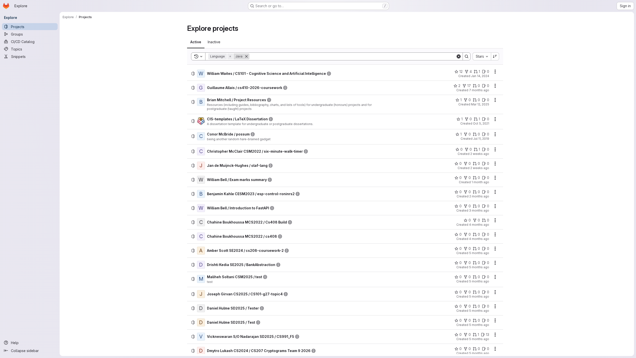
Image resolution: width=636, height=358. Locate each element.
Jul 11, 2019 (481, 138)
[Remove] (246, 56)
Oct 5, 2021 (481, 123)
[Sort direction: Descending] (495, 56)
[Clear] (459, 56)
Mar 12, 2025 (480, 104)
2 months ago (479, 196)
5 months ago (479, 253)
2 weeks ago (479, 154)
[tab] (195, 42)
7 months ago (479, 90)
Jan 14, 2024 (480, 76)
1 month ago (480, 182)
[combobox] (482, 56)
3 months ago (479, 210)
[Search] (467, 56)
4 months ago (479, 224)
